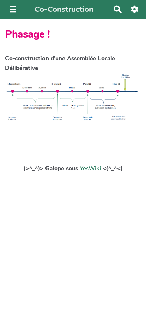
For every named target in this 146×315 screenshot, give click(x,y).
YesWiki (90, 168)
